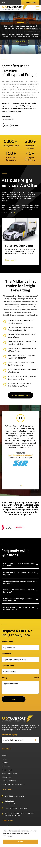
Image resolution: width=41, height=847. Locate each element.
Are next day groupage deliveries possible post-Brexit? (19, 582)
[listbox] (8, 2)
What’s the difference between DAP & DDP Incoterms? (19, 591)
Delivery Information (9, 773)
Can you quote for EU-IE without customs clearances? (19, 565)
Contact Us (6, 766)
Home (4, 755)
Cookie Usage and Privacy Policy (13, 784)
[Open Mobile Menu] (37, 8)
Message (20, 678)
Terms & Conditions (9, 781)
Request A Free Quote (19, 395)
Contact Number (8, 666)
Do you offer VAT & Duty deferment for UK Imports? (19, 573)
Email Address (7, 654)
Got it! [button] (20, 841)
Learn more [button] (8, 836)
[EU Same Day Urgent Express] (20, 229)
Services (4, 759)
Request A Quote (30, 2)
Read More (9, 260)
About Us (5, 762)
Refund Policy (6, 777)
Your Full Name (7, 641)
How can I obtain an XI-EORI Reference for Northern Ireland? (19, 608)
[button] (4, 212)
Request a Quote (7, 770)
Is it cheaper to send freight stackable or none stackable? (18, 600)
